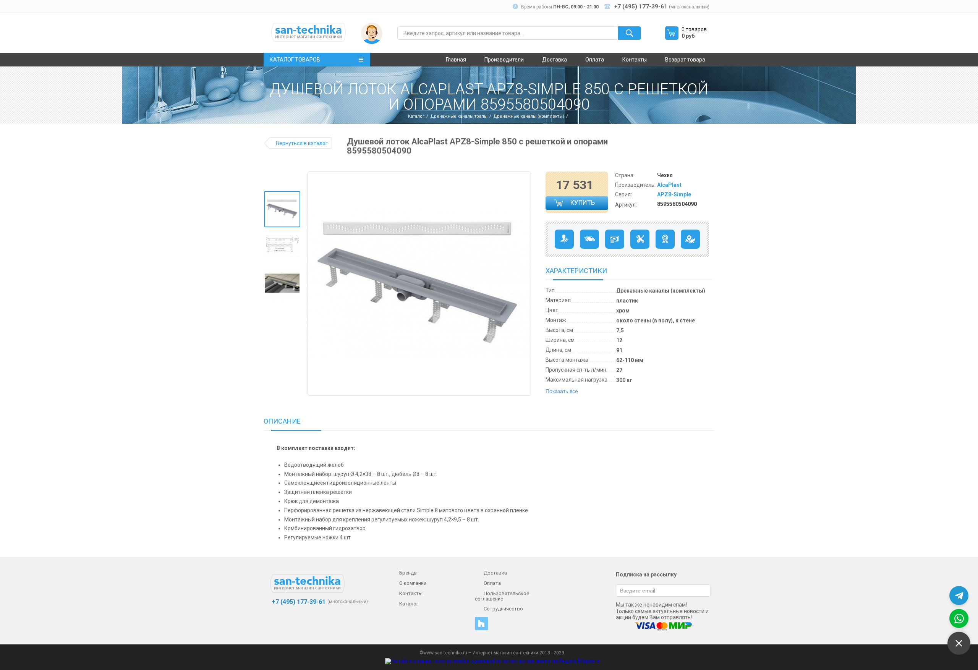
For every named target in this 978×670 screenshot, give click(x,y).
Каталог (416, 116)
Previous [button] (316, 284)
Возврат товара (685, 60)
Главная (456, 60)
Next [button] (524, 284)
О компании (412, 583)
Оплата (594, 60)
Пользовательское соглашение (502, 596)
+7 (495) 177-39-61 (297, 601)
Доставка (554, 60)
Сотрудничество (503, 609)
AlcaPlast (669, 185)
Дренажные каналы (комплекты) (528, 116)
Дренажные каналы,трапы (458, 116)
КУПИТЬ (583, 204)
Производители (504, 60)
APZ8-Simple (674, 194)
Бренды (408, 573)
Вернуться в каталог (302, 143)
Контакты (634, 60)
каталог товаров (295, 60)
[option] (282, 209)
